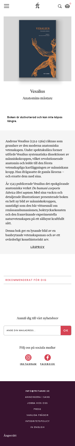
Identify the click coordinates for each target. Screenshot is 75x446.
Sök (59, 6)
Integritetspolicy (37, 421)
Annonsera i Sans (37, 397)
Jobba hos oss (37, 403)
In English (37, 427)
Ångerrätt (10, 435)
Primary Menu (6, 6)
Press (37, 409)
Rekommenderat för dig (26, 280)
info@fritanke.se (37, 391)
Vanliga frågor (37, 415)
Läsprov (38, 247)
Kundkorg (67, 6)
